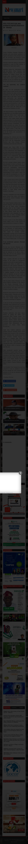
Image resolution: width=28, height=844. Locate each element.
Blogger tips (3, 492)
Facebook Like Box (9, 492)
